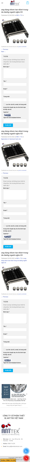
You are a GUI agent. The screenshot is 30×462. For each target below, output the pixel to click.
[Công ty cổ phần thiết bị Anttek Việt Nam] (14, 3)
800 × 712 (19, 15)
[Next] (27, 394)
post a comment (22, 46)
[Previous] (1, 394)
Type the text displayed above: (12, 117)
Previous (4, 49)
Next (3, 51)
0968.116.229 (10, 460)
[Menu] (2, 3)
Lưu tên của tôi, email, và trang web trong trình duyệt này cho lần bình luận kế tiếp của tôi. (14, 107)
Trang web (6, 96)
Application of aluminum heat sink (11, 139)
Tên (4, 81)
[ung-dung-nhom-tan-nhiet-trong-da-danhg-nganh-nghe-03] (15, 31)
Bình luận (6, 66)
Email (5, 89)
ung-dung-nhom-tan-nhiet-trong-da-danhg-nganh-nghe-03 (14, 260)
